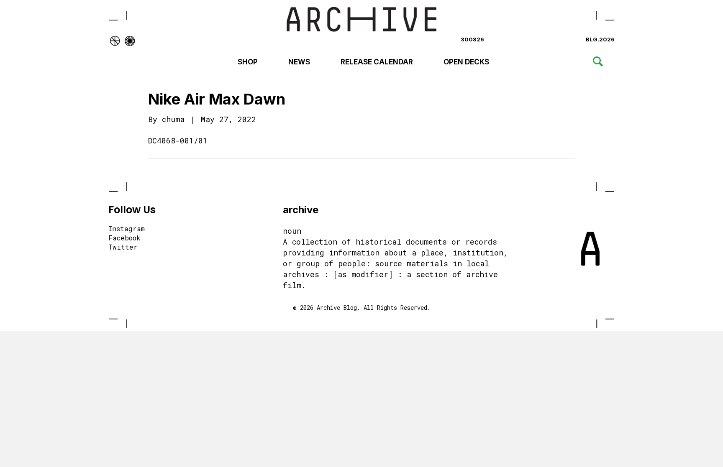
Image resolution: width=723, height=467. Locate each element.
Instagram (126, 229)
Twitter (123, 247)
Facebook (124, 238)
